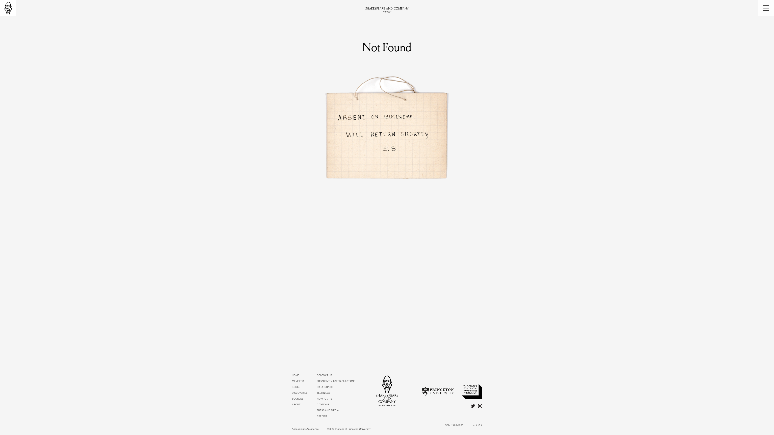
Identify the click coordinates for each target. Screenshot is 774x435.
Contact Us (324, 375)
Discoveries (300, 393)
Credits (322, 416)
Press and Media (328, 410)
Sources (297, 399)
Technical (323, 393)
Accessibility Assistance (305, 429)
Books (296, 387)
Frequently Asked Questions (336, 381)
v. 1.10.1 (477, 425)
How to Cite (324, 399)
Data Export (325, 387)
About (296, 405)
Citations (323, 405)
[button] (766, 8)
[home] (8, 8)
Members (298, 381)
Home (295, 375)
